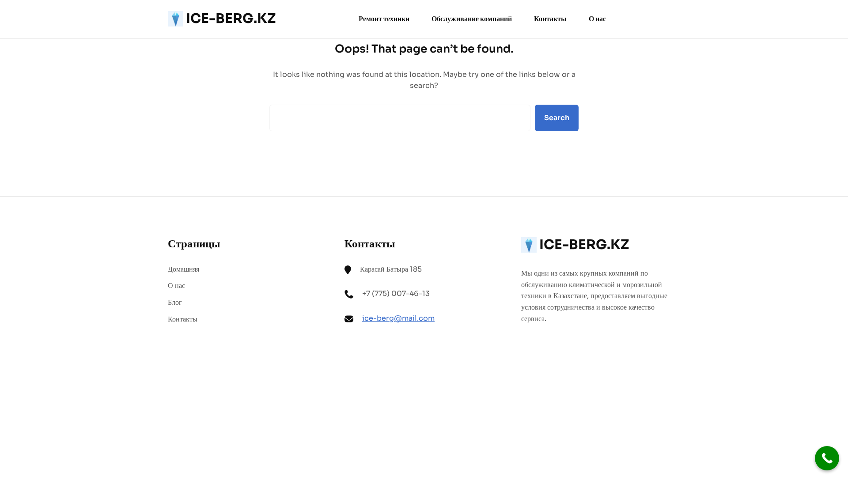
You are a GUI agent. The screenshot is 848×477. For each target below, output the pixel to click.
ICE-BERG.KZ (231, 18)
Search (556, 117)
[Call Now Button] (827, 458)
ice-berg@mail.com (398, 318)
